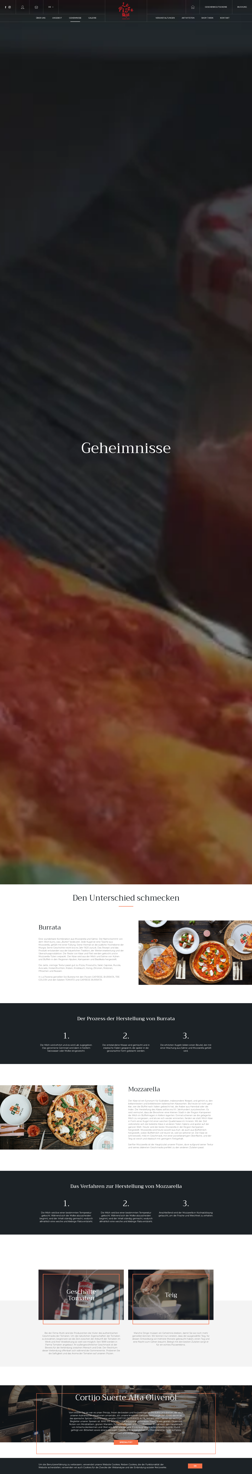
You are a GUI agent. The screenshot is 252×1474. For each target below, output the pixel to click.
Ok (195, 1466)
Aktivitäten (188, 18)
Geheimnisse (75, 18)
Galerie (92, 18)
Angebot (57, 18)
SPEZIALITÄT (126, 1442)
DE (49, 7)
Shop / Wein (207, 18)
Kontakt (225, 18)
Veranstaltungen (165, 18)
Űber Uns (40, 18)
